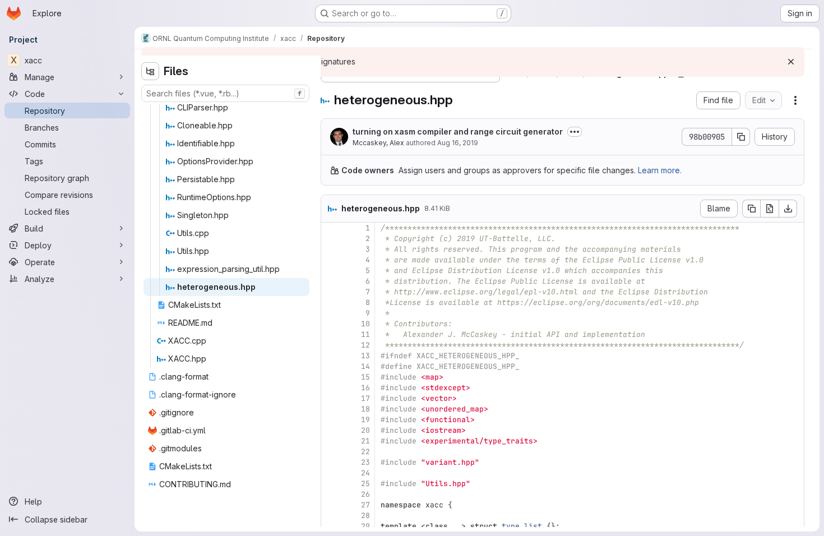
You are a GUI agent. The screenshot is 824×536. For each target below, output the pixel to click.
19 (365, 419)
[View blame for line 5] (331, 270)
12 (365, 345)
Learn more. (660, 170)
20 (365, 430)
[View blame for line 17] (331, 398)
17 (365, 398)
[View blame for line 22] (331, 451)
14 (365, 366)
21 (365, 441)
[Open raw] (770, 209)
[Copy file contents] (751, 209)
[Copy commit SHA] (741, 137)
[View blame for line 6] (331, 281)
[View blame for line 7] (331, 292)
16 (365, 387)
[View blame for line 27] (331, 505)
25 (365, 483)
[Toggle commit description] (574, 132)
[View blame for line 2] (331, 238)
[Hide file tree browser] (150, 71)
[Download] (788, 209)
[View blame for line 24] (331, 473)
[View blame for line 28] (331, 515)
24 (365, 473)
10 (365, 324)
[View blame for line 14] (331, 366)
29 (365, 526)
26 (365, 494)
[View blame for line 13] (331, 355)
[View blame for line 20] (331, 430)
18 (365, 409)
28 (365, 515)
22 (365, 451)
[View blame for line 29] (331, 526)
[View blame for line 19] (331, 419)
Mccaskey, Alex (378, 142)
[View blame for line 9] (331, 313)
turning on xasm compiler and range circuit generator (458, 131)
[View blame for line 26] (331, 494)
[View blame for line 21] (331, 441)
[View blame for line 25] (331, 483)
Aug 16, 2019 (457, 142)
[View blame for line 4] (331, 260)
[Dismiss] (791, 61)
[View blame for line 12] (331, 345)
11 (365, 334)
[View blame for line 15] (331, 377)
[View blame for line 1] (331, 228)
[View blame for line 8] (331, 302)
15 (365, 377)
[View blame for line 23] (331, 462)
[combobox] (225, 93)
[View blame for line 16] (331, 387)
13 (365, 356)
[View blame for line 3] (331, 249)
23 (365, 462)
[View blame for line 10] (331, 323)
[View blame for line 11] (331, 334)
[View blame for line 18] (331, 409)
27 (365, 505)
